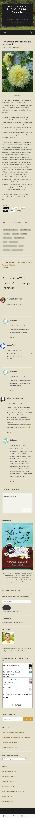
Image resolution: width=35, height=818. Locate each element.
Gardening (18, 222)
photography (17, 250)
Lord (21, 246)
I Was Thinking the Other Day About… (17, 9)
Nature (27, 222)
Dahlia (7, 233)
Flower (15, 233)
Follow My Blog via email (11, 590)
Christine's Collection (9, 776)
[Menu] (5, 32)
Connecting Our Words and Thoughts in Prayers (8, 264)
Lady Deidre (11, 345)
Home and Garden (10, 246)
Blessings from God (11, 229)
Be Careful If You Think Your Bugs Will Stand (16, 737)
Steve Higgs (6, 676)
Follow (7, 608)
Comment (26, 510)
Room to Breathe (7, 801)
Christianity (25, 229)
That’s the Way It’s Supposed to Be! (13, 732)
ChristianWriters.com (9, 771)
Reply (9, 313)
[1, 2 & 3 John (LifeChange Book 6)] (30, 691)
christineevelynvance (15, 398)
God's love (14, 242)
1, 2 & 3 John (7, 687)
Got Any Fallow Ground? (10, 748)
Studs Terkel (6, 684)
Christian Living (10, 222)
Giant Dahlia (19, 238)
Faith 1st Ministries (8, 781)
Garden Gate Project (14, 299)
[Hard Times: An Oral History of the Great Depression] (30, 683)
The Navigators (7, 689)
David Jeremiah (7, 698)
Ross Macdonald (7, 667)
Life (23, 222)
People (4, 225)
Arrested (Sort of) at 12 (9, 742)
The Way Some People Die (11, 665)
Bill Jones (16, 47)
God (5, 242)
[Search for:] (17, 719)
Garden (24, 233)
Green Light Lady (7, 796)
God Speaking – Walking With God (13, 791)
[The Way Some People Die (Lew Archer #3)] (30, 668)
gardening (7, 238)
